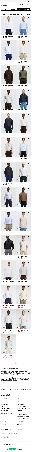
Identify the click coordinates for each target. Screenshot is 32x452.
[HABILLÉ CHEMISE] (23, 172)
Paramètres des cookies (23, 416)
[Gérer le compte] (20, 5)
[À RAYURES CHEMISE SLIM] (8, 319)
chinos (2, 382)
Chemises (16, 389)
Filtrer (5, 14)
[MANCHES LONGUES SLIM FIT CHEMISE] (23, 49)
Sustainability (4, 405)
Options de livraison (22, 403)
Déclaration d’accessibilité (24, 418)
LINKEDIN (19, 428)
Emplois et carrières (6, 414)
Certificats (4, 412)
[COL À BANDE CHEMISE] (8, 270)
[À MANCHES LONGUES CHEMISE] (8, 344)
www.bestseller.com (6, 439)
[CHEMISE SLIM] (23, 221)
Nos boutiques (20, 401)
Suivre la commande (6, 430)
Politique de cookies (22, 415)
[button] (8, 25)
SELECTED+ (4, 428)
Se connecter (4, 426)
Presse (3, 406)
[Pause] (29, 1)
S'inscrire (3, 424)
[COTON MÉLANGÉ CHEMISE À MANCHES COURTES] (23, 245)
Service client (20, 405)
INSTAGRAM (19, 426)
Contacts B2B (4, 410)
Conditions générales (22, 413)
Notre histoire (5, 401)
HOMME (9, 389)
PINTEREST (19, 430)
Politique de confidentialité (21, 410)
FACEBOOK (19, 424)
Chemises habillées (26, 389)
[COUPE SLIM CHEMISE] (8, 25)
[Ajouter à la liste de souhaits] (13, 17)
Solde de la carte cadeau (23, 408)
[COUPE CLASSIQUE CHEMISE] (23, 294)
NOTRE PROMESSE (5, 403)
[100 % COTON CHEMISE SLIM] (8, 294)
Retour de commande (22, 406)
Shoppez (3, 389)
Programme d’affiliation (7, 408)
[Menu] (30, 5)
